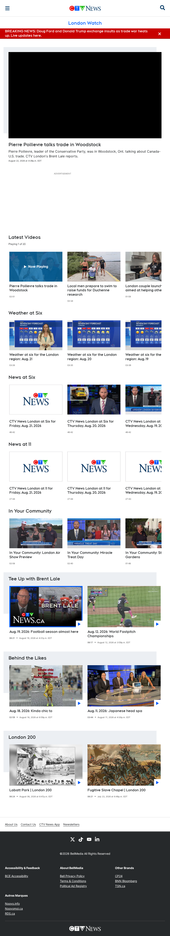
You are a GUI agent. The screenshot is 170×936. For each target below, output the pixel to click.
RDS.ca (10, 913)
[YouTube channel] (89, 839)
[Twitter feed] (72, 839)
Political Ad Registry (73, 886)
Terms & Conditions (73, 881)
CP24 (119, 876)
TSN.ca (120, 886)
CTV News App (49, 824)
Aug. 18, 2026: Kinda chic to (30, 711)
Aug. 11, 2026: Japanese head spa (114, 711)
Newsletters (71, 824)
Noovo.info (12, 903)
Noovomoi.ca (14, 908)
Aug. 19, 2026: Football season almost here (43, 632)
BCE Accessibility (16, 876)
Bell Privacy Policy (72, 876)
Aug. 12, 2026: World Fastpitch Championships (111, 634)
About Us (11, 824)
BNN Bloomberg (126, 881)
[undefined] (35, 275)
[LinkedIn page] (97, 839)
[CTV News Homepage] (85, 8)
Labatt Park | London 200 (30, 790)
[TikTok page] (80, 839)
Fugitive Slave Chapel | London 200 (116, 790)
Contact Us (28, 824)
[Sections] (7, 8)
